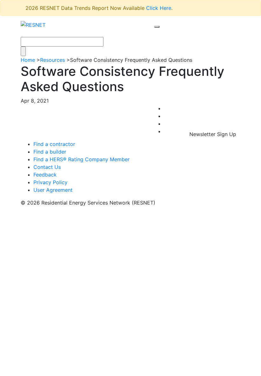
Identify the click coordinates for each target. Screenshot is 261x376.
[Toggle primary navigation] (163, 32)
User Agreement (53, 190)
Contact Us (47, 167)
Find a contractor (54, 144)
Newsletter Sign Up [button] (212, 134)
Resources (52, 60)
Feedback (45, 174)
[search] (156, 27)
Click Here (158, 8)
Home (28, 60)
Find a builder (49, 151)
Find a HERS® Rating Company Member (81, 159)
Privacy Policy (50, 182)
